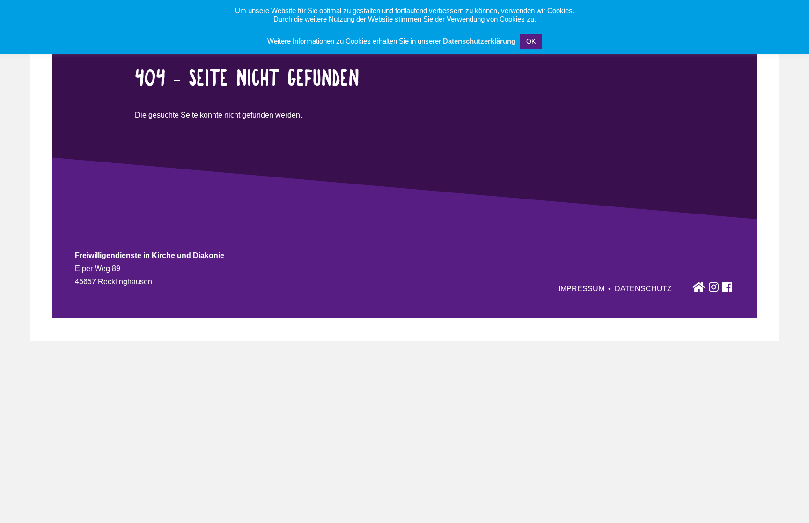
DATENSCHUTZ (643, 289)
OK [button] (531, 41)
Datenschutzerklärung (479, 41)
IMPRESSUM (581, 289)
